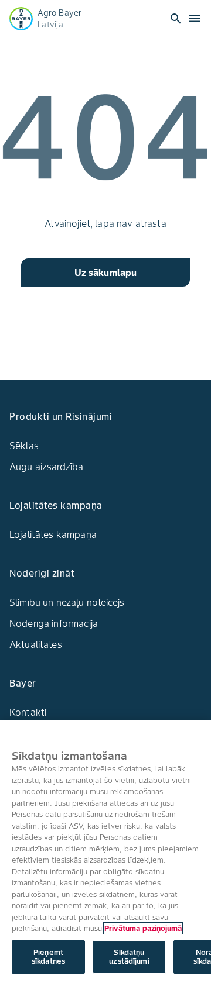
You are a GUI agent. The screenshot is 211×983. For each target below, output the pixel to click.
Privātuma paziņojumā (143, 928)
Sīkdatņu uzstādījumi (129, 957)
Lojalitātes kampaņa (53, 534)
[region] (105, 851)
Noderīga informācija (53, 623)
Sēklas (24, 445)
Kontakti (27, 712)
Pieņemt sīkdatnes (48, 957)
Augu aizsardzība (46, 466)
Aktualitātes (35, 644)
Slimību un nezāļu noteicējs (66, 602)
